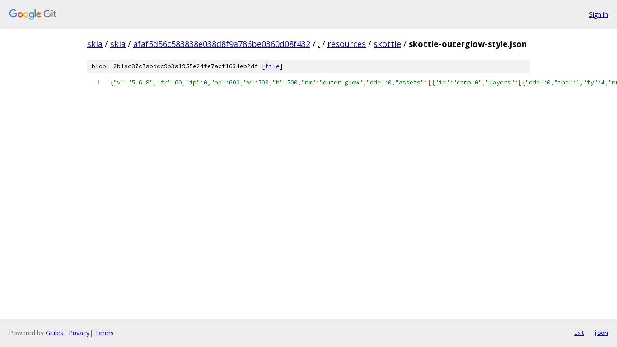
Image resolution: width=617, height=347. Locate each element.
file (272, 66)
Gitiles (54, 332)
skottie (387, 43)
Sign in (598, 14)
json (601, 332)
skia (95, 43)
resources (346, 43)
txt (579, 332)
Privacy (79, 332)
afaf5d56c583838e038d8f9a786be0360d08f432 (221, 43)
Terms (104, 332)
